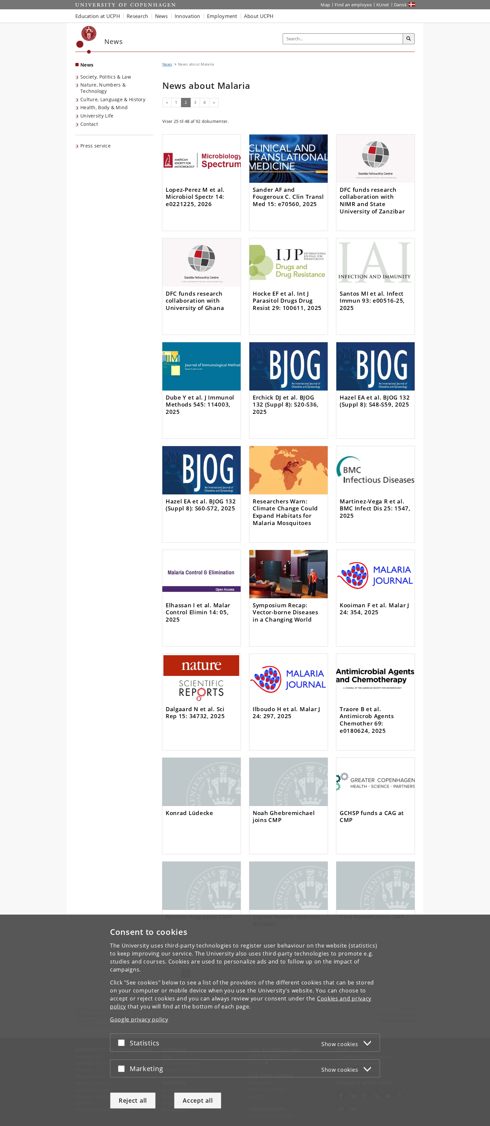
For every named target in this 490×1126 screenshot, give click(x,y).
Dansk (400, 5)
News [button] (161, 16)
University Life (97, 116)
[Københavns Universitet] (86, 40)
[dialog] (245, 1020)
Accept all (198, 1100)
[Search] (409, 39)
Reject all (133, 1100)
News (86, 65)
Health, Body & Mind (104, 107)
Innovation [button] (187, 16)
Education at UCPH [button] (97, 16)
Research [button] (137, 16)
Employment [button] (222, 16)
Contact (89, 124)
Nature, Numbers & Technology (103, 88)
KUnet (382, 5)
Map (325, 5)
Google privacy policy (139, 1019)
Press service (95, 145)
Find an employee (353, 5)
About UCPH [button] (259, 16)
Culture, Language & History (112, 99)
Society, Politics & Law (105, 77)
